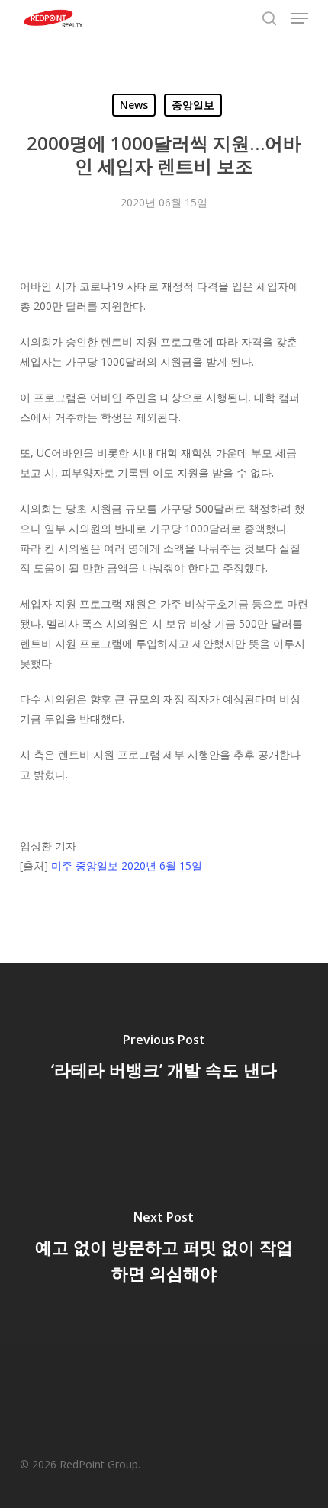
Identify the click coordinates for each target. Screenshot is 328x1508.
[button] (299, 18)
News (134, 104)
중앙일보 (193, 104)
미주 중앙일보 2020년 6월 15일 (126, 865)
